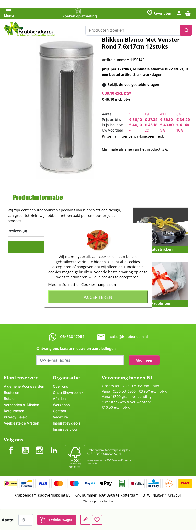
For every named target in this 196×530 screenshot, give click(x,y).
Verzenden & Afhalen (21, 405)
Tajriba (108, 501)
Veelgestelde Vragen (21, 423)
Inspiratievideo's (66, 423)
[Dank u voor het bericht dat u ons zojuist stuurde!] (85, 520)
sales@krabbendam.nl (129, 336)
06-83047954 (72, 336)
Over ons (60, 386)
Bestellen (11, 392)
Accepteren (98, 297)
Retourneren (14, 411)
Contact (59, 411)
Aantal (8, 519)
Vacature (60, 417)
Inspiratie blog (65, 429)
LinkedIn (54, 446)
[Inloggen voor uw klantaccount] (179, 13)
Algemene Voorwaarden (24, 386)
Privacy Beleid (16, 417)
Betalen (10, 398)
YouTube (25, 446)
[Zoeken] (186, 30)
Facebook (11, 446)
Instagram (39, 446)
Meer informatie (63, 284)
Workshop (61, 405)
